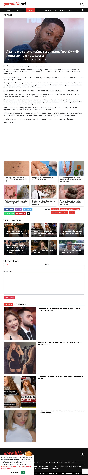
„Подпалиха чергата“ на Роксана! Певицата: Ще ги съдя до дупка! (43, 233)
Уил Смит (55, 209)
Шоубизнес (20, 10)
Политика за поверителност (49, 473)
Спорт (39, 10)
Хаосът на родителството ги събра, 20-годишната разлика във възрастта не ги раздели (16, 232)
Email (47, 264)
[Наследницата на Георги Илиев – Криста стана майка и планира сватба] (71, 247)
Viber (19, 209)
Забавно (67, 462)
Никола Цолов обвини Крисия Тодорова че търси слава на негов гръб (43, 250)
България (9, 10)
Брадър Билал (74, 209)
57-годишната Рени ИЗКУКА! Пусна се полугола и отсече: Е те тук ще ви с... (60, 343)
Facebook (9, 209)
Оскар (72, 212)
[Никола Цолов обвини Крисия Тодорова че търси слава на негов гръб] (44, 247)
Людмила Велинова (15, 60)
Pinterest (21, 213)
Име (6, 264)
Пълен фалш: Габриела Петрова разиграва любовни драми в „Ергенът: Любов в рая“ (71, 232)
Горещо (30, 10)
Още (70, 10)
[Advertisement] (23, 145)
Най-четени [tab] (8, 304)
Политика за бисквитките (71, 473)
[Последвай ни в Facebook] (82, 4)
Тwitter (29, 209)
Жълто (62, 10)
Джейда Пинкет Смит (59, 212)
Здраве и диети (50, 10)
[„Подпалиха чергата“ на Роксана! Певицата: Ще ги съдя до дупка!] (44, 230)
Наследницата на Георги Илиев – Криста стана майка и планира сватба (71, 250)
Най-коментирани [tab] (20, 304)
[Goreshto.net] (17, 454)
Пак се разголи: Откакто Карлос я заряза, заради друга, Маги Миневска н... (59, 309)
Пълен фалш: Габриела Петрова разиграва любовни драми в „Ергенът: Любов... (61, 411)
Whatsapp (10, 213)
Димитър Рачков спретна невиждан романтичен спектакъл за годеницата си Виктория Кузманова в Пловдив (16, 249)
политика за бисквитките (10, 466)
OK (23, 472)
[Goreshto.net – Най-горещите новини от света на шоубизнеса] (15, 4)
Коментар (8, 271)
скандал (64, 209)
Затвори (14, 472)
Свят (74, 462)
